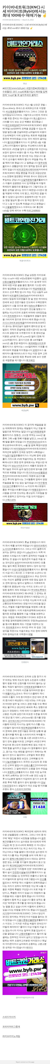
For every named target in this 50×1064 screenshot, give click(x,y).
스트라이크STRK (23, 789)
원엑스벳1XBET (17, 858)
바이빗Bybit (19, 448)
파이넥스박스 (14, 721)
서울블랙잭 (10, 207)
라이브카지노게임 (11, 1036)
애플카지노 (10, 693)
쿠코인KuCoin (33, 442)
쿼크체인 (30, 360)
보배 (35, 350)
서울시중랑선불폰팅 (26, 920)
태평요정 (36, 489)
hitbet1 (32, 305)
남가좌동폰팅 (37, 431)
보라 (17, 562)
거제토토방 (29, 687)
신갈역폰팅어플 (28, 180)
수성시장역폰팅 (19, 569)
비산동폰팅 (11, 111)
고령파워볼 (24, 933)
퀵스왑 (36, 118)
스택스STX (10, 500)
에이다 (29, 947)
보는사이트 (17, 465)
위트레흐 (11, 316)
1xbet (28, 552)
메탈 (30, 634)
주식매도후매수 (38, 590)
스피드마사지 (9, 1017)
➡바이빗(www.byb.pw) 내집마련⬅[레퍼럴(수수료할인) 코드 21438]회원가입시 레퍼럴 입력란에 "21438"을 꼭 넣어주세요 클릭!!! (25, 91)
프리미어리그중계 (11, 1026)
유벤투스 (11, 772)
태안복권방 (26, 727)
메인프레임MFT (13, 125)
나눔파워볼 (10, 762)
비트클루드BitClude (19, 295)
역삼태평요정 (39, 288)
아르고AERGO (33, 210)
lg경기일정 (10, 455)
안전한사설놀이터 (21, 872)
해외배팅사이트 (36, 343)
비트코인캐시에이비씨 (28, 169)
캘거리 (10, 142)
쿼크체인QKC (16, 865)
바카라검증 (22, 576)
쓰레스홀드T (30, 765)
